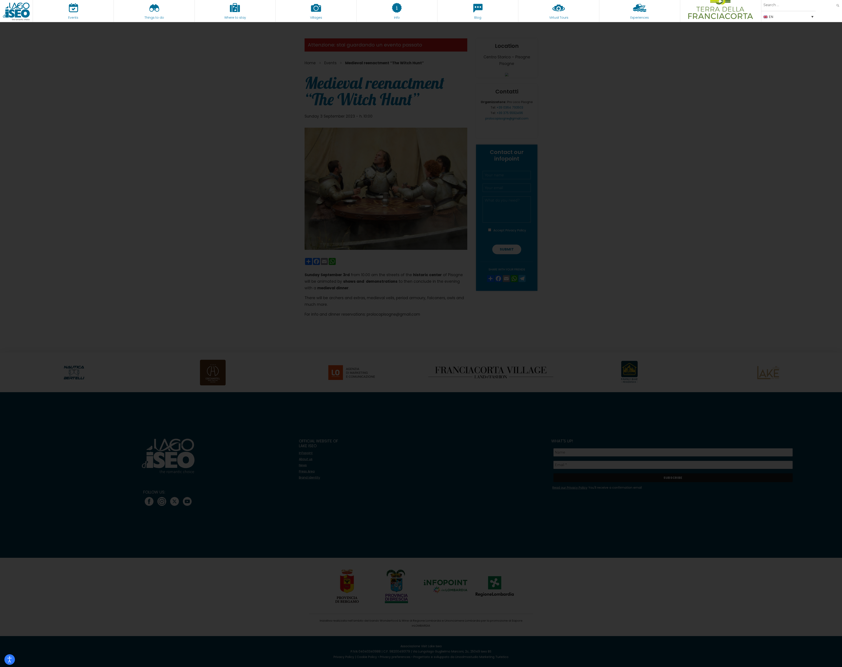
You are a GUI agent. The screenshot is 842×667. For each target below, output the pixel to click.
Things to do (154, 17)
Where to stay (235, 17)
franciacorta (720, 17)
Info (397, 17)
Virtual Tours (558, 17)
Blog (477, 17)
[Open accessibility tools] (9, 659)
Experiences (639, 17)
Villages (316, 17)
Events (73, 17)
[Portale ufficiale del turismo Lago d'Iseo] (16, 10)
